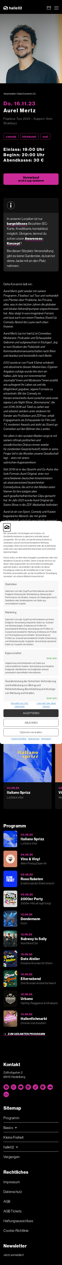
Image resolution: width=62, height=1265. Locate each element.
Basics (8, 1127)
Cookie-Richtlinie (19, 739)
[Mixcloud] (6, 1094)
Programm (11, 1118)
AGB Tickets (12, 1211)
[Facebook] (6, 1087)
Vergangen (11, 1157)
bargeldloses (17, 223)
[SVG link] (12, 8)
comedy (11, 136)
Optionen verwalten (31, 732)
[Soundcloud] (50, 1087)
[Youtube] (21, 1087)
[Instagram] (13, 1087)
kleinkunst (29, 136)
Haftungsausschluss (18, 1221)
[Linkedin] (28, 1087)
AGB (6, 1201)
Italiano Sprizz (18, 792)
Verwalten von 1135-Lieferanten (20, 705)
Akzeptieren (31, 713)
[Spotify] (43, 1087)
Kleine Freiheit (13, 1137)
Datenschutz (34, 739)
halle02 (8, 1147)
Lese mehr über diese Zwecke (46, 705)
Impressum (46, 739)
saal (45, 136)
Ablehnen (31, 722)
